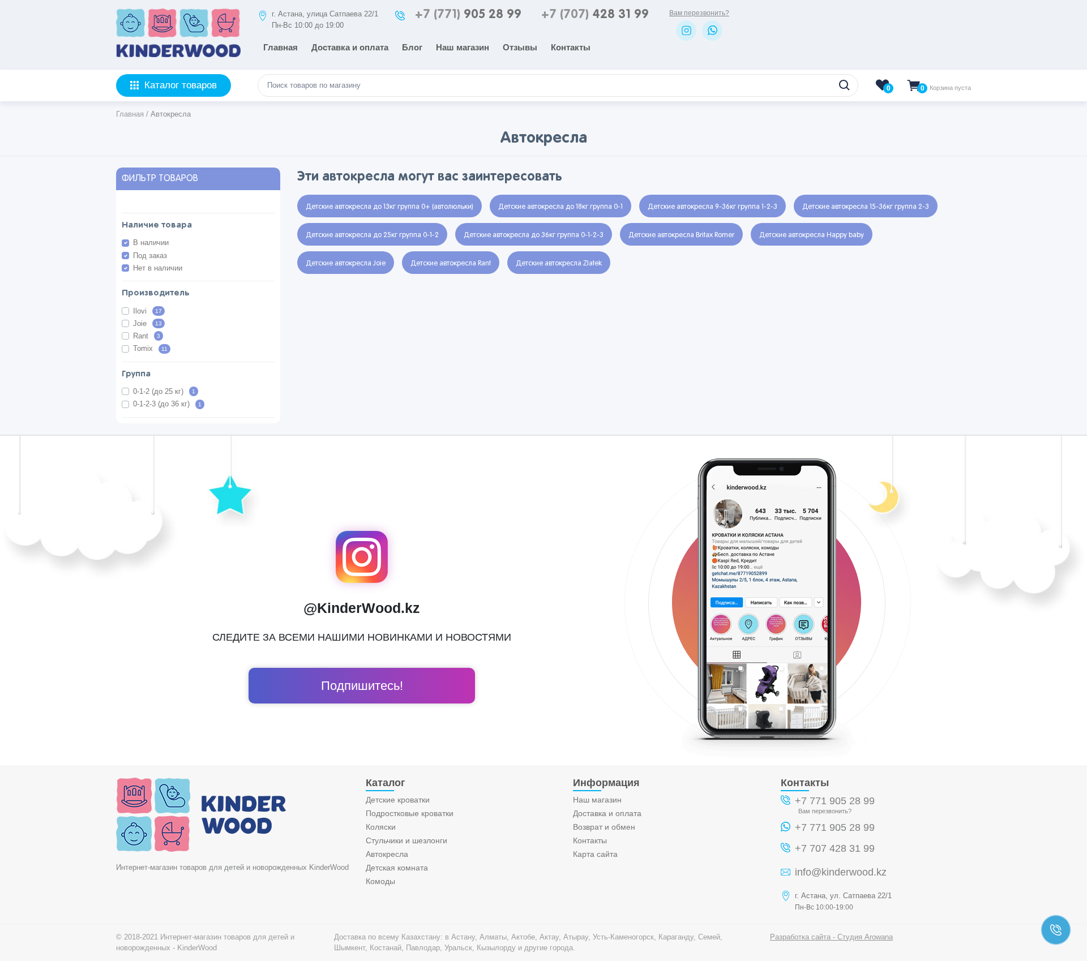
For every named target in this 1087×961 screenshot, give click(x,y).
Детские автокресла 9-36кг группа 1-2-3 (712, 207)
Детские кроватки (398, 799)
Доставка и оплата (349, 47)
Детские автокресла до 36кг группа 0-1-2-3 (534, 235)
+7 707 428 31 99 (835, 848)
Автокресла (387, 854)
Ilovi (147, 311)
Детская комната (397, 867)
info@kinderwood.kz (841, 872)
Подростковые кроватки (409, 813)
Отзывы (520, 47)
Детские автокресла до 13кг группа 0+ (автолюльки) (389, 207)
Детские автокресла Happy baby (811, 235)
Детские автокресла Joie (346, 263)
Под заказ (150, 255)
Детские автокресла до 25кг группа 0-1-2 (372, 235)
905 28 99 (468, 14)
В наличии (151, 242)
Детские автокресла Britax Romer (681, 235)
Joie (147, 323)
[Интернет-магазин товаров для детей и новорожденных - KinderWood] (178, 54)
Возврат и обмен (604, 826)
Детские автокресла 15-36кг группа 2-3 (865, 207)
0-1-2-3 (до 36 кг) (167, 404)
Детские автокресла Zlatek (559, 263)
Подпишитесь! (362, 686)
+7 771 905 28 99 (835, 800)
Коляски (381, 826)
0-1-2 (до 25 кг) (164, 391)
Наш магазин (462, 47)
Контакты (570, 47)
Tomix (150, 348)
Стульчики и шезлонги (406, 840)
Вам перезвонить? (699, 13)
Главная (280, 47)
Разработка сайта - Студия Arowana (831, 937)
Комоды (380, 881)
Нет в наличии (157, 268)
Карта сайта (595, 854)
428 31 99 (595, 14)
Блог (412, 47)
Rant (146, 336)
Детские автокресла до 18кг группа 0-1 (560, 207)
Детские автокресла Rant (450, 263)
